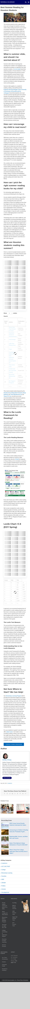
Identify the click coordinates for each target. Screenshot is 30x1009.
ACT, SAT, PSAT (5, 866)
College (3, 869)
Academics (10, 783)
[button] (2, 809)
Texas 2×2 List (7, 396)
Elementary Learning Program (13, 695)
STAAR (17, 459)
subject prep (9, 731)
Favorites (3, 876)
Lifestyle (3, 882)
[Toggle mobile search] (25, 2)
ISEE (2, 879)
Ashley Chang (6, 760)
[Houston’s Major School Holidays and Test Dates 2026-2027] (23, 804)
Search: (6, 316)
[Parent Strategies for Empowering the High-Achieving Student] (7, 804)
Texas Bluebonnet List (16, 394)
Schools (3, 889)
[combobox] (10, 313)
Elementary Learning (6, 873)
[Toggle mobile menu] (28, 2)
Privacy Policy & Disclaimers (22, 980)
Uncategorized (5, 892)
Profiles (3, 885)
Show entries (10, 313)
